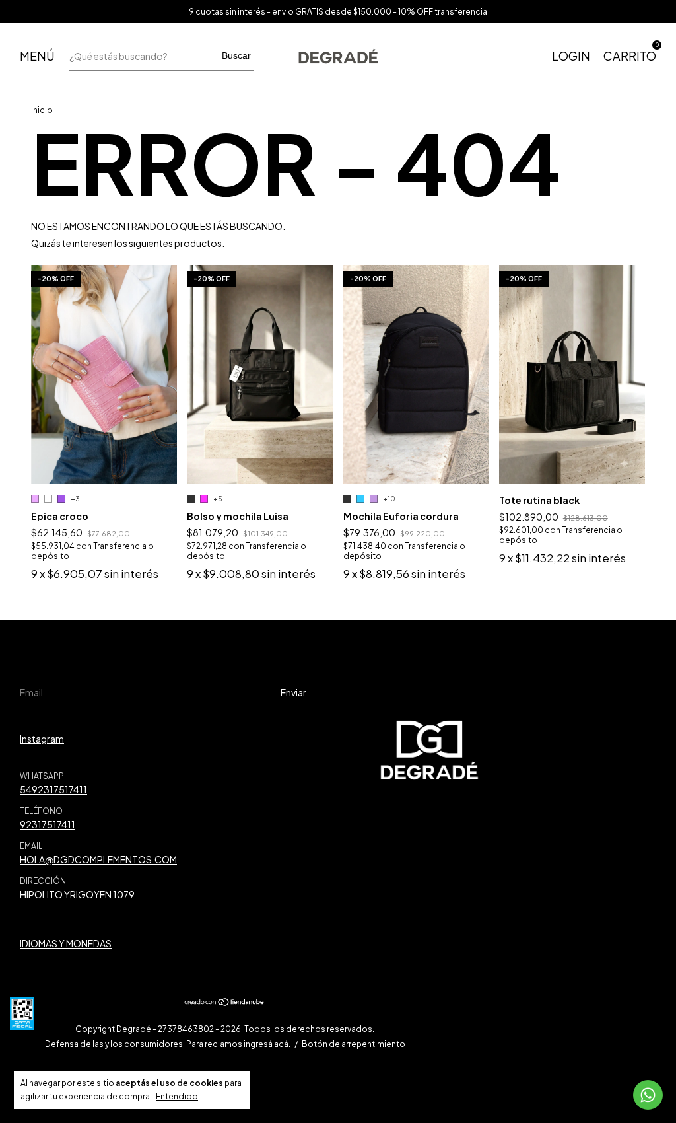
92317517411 (47, 824)
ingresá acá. (267, 1044)
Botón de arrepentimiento (353, 1044)
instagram (42, 738)
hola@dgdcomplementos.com (98, 859)
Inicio (42, 110)
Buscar (236, 55)
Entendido (177, 1096)
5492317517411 (53, 789)
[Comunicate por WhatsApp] (648, 1095)
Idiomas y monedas (66, 943)
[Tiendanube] (225, 1003)
